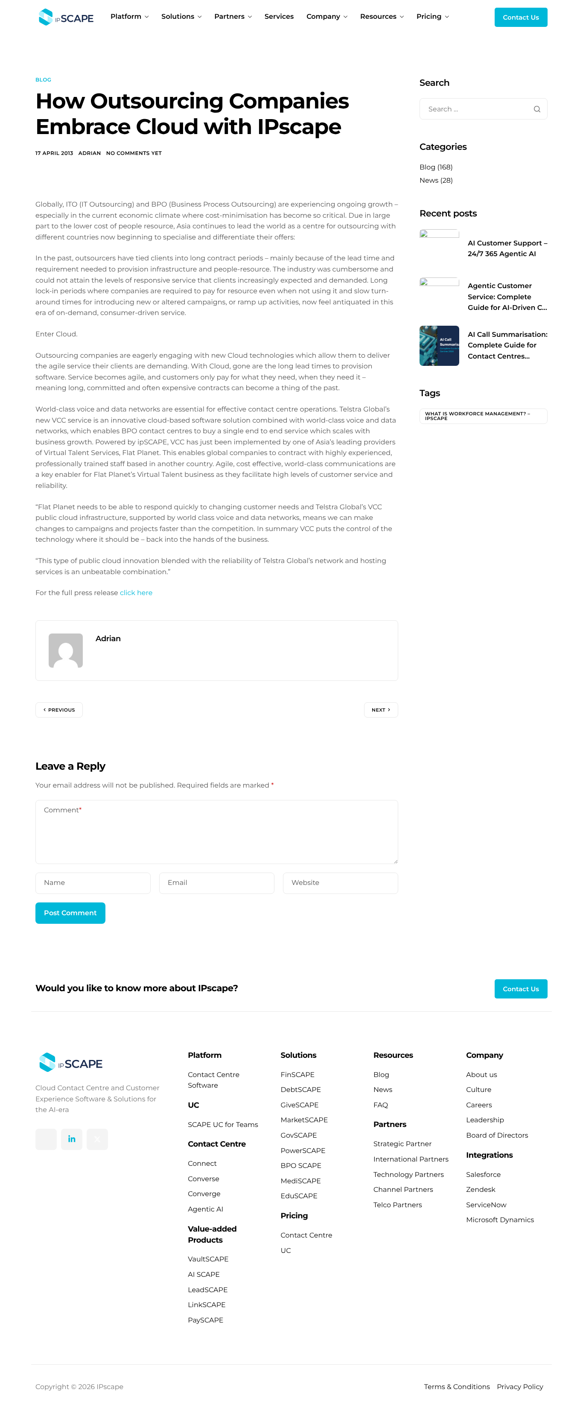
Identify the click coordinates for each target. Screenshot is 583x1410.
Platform (126, 17)
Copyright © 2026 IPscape (79, 1387)
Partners (229, 17)
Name (54, 883)
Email (177, 883)
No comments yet (134, 153)
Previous (61, 710)
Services (279, 17)
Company (323, 17)
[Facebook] (46, 1139)
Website (305, 883)
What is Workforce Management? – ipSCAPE (477, 416)
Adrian (90, 153)
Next (378, 710)
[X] (97, 1139)
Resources (378, 17)
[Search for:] (484, 109)
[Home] (64, 17)
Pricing (429, 17)
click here (136, 593)
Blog (43, 80)
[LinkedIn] (71, 1139)
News (429, 181)
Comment (63, 810)
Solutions (177, 17)
